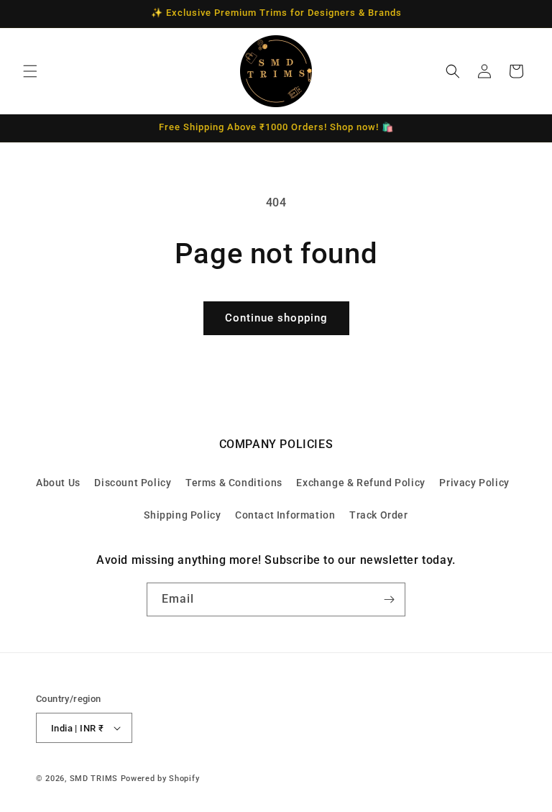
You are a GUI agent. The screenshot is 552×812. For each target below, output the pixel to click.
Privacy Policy (474, 482)
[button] (30, 71)
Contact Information (285, 515)
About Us (58, 482)
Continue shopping (276, 317)
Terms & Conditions (233, 482)
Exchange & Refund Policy (360, 482)
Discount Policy (132, 482)
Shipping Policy (182, 515)
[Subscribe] (389, 599)
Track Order (378, 515)
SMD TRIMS (94, 778)
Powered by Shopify (160, 778)
